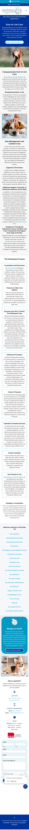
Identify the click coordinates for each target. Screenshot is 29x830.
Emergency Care (14, 562)
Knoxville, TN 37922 (14, 700)
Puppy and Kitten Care (14, 590)
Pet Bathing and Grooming (14, 538)
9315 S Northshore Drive (14, 698)
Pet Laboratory (14, 574)
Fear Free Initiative (14, 566)
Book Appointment (14, 4)
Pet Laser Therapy (14, 578)
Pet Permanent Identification (14, 582)
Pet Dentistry (14, 546)
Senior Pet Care (14, 599)
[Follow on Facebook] (14, 818)
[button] (25, 786)
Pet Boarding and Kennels (14, 542)
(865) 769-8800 (16, 710)
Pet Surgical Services (14, 607)
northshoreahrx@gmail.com (16, 712)
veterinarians (12, 268)
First (4, 746)
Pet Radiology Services (14, 594)
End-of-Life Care (14, 558)
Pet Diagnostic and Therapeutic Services (14, 550)
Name (5, 742)
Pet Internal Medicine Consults (14, 570)
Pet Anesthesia (14, 534)
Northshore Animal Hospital (14, 77)
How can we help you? (9, 760)
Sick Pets (14, 603)
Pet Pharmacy (14, 586)
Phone (4, 755)
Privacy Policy (14, 822)
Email (5, 749)
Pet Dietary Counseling (14, 554)
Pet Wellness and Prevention (14, 611)
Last (16, 746)
